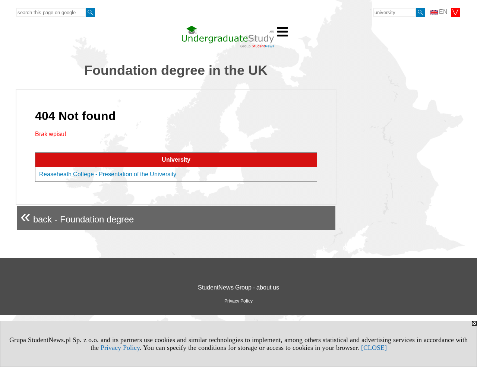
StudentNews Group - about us (238, 287)
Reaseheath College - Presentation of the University (107, 174)
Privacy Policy (120, 347)
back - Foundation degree (77, 216)
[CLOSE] (374, 347)
